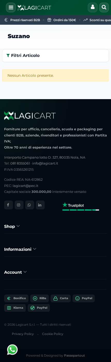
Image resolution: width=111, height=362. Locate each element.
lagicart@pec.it (25, 186)
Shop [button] (10, 226)
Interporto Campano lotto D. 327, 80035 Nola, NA (44, 157)
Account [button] (13, 272)
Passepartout (74, 355)
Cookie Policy (52, 334)
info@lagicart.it (45, 163)
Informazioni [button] (18, 249)
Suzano (19, 36)
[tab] (55, 226)
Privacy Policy (23, 334)
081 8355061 (20, 163)
